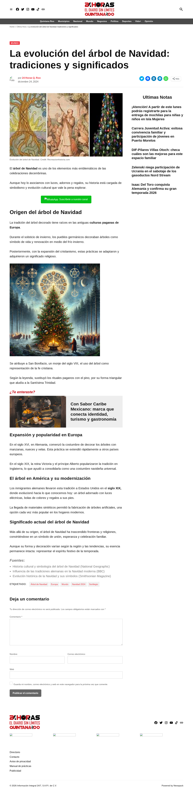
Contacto (14, 757)
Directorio (15, 752)
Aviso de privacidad (20, 761)
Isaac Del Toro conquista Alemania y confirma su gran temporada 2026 (154, 189)
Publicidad (15, 770)
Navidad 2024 (78, 584)
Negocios (102, 21)
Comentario (16, 617)
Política (114, 21)
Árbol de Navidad (39, 584)
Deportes (126, 21)
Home (12, 27)
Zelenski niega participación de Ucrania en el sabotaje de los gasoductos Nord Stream (156, 171)
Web (12, 669)
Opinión (149, 21)
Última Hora (21, 27)
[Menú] (11, 9)
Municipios (64, 21)
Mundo (89, 21)
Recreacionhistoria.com (58, 159)
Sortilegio (93, 584)
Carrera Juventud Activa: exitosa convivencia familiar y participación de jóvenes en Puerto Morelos (157, 134)
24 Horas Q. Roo (31, 78)
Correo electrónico (76, 654)
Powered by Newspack (172, 785)
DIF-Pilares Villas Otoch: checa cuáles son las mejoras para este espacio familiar (157, 154)
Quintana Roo (47, 21)
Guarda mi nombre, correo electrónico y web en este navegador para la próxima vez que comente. (61, 684)
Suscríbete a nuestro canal (73, 199)
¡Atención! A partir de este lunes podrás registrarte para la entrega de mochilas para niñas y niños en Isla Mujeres (157, 113)
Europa (54, 584)
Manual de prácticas (20, 766)
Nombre (13, 654)
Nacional (77, 21)
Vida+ (138, 21)
